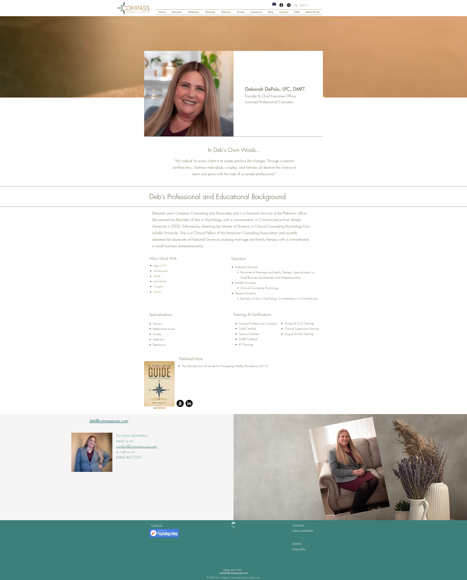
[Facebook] (281, 5)
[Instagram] (289, 5)
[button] (177, 12)
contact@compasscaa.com (136, 446)
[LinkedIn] (189, 403)
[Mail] (274, 4)
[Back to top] (233, 523)
